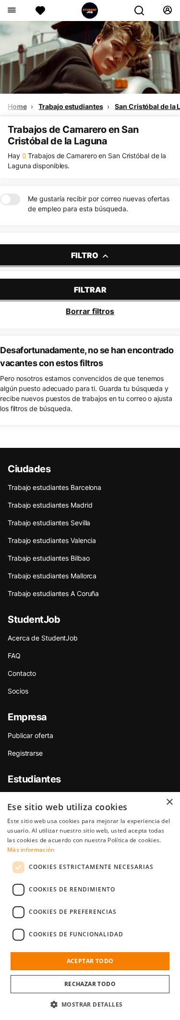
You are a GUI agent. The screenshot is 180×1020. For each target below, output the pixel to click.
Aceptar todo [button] (90, 961)
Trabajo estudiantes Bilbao (48, 558)
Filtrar (90, 289)
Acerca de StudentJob (43, 638)
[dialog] (90, 906)
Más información (31, 850)
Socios (18, 691)
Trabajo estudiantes (70, 106)
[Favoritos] (40, 10)
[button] (90, 1004)
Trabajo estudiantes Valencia (52, 540)
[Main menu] (11, 10)
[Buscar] (143, 10)
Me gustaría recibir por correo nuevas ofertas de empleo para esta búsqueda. (98, 204)
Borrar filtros (90, 311)
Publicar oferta (30, 735)
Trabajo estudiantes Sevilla (49, 523)
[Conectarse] (167, 10)
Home (17, 106)
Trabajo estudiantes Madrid (50, 505)
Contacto (22, 673)
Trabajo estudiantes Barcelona (54, 487)
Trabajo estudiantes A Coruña (53, 593)
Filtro (85, 255)
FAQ (14, 655)
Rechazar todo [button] (90, 984)
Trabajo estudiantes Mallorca (52, 576)
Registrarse (25, 753)
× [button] (169, 802)
